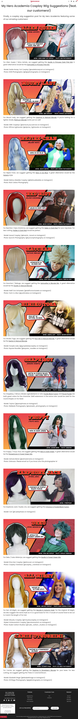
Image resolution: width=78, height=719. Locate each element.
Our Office (69, 697)
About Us (69, 696)
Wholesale (69, 699)
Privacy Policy (30, 699)
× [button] (14, 703)
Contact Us (49, 697)
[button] (9, 717)
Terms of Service (30, 701)
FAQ (49, 696)
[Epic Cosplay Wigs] (35, 1)
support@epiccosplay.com (9, 698)
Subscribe (55, 708)
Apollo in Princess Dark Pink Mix (60, 62)
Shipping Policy (30, 696)
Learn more (8, 711)
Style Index (69, 701)
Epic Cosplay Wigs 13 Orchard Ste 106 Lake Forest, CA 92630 (10, 694)
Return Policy (29, 697)
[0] (76, 1)
